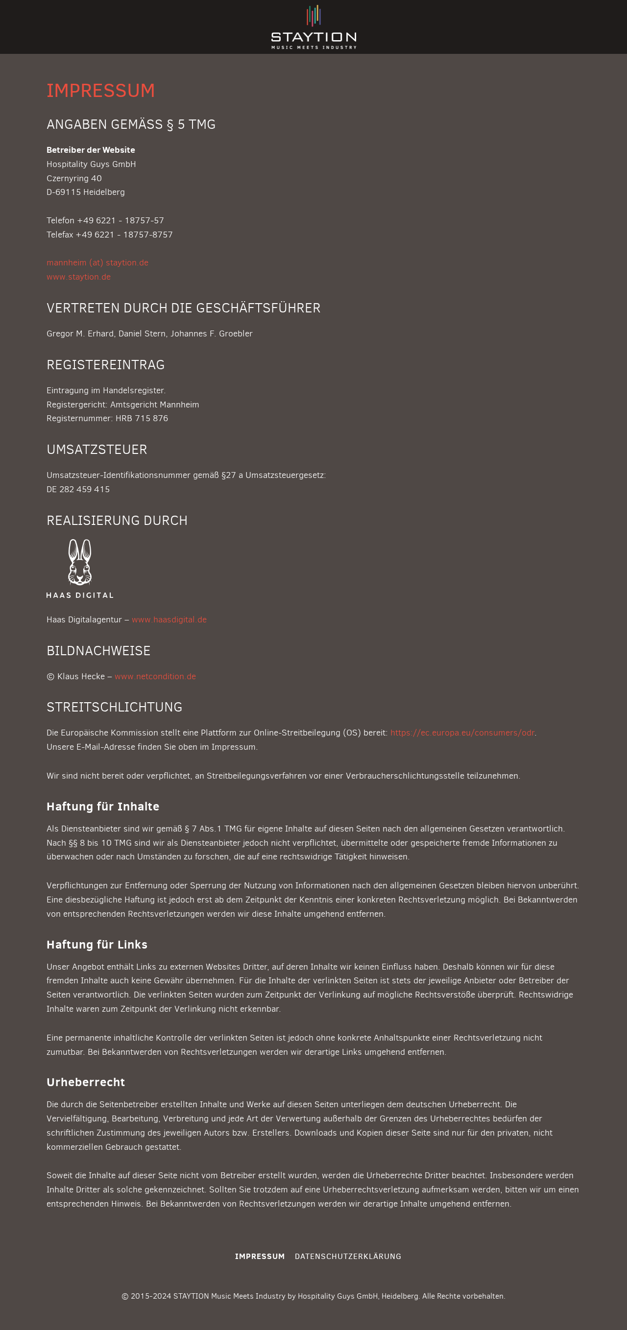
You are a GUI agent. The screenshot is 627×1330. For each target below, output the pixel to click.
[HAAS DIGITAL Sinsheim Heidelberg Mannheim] (80, 546)
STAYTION (313, 27)
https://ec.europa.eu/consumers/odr (462, 732)
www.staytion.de (79, 277)
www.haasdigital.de (169, 619)
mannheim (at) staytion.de (97, 262)
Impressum (260, 1256)
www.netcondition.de (155, 676)
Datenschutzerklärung (348, 1256)
